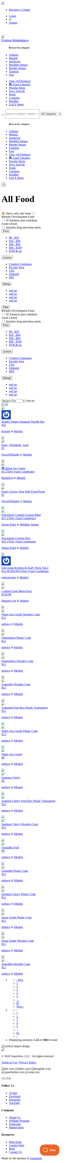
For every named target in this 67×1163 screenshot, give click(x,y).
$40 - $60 (14, 244)
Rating (6, 284)
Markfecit (7, 477)
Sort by (30, 400)
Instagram (14, 1099)
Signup (13, 22)
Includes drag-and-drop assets (23, 227)
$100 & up (15, 251)
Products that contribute (23, 220)
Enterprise (15, 1124)
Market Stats (16, 1127)
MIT (11, 277)
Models (18, 431)
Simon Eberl (8, 524)
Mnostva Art (8, 600)
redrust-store (8, 577)
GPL (12, 270)
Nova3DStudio (10, 454)
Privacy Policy (27, 1062)
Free (11, 74)
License (7, 257)
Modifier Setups (29, 524)
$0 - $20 (14, 237)
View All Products (20, 81)
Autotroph (36, 1158)
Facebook (14, 1096)
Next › (20, 1006)
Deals (12, 94)
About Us (14, 1117)
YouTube (14, 1103)
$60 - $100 (15, 247)
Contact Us (15, 1152)
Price (6, 231)
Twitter (13, 1093)
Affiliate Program (19, 1120)
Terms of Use (9, 1062)
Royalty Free (16, 267)
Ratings (7, 378)
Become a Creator (19, 9)
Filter (5, 307)
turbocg (5, 624)
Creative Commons (20, 264)
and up (13, 290)
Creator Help (16, 1145)
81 (17, 1003)
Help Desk (15, 1142)
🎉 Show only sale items (16, 213)
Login (12, 16)
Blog (12, 1148)
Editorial (14, 274)
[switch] (33, 213)
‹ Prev (19, 980)
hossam (5, 431)
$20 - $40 (14, 241)
